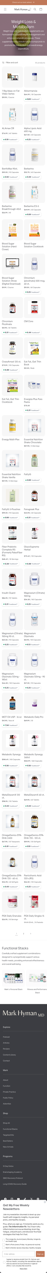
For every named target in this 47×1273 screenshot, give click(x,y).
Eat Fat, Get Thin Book (32, 363)
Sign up (40, 1254)
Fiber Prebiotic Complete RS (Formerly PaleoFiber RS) (12, 551)
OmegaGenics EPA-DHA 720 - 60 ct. (12, 877)
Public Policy (8, 1098)
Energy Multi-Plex (10, 439)
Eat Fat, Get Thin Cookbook (10, 400)
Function (6, 1086)
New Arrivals (8, 1147)
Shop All (6, 1123)
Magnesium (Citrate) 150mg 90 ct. (12, 635)
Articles (6, 1043)
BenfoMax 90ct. (10, 168)
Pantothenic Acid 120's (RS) (32, 877)
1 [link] (16, 933)
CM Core (28, 321)
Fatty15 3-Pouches (11, 509)
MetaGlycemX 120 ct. (11, 796)
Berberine (29, 168)
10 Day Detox (8, 1166)
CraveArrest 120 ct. (11, 361)
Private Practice (9, 1092)
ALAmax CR (8, 128)
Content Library (9, 1055)
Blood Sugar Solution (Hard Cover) (9, 246)
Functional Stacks (10, 1129)
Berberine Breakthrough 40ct (11, 207)
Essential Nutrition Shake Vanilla (11, 475)
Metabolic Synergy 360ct (33, 756)
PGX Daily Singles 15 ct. (34, 917)
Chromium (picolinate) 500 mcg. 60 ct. (34, 280)
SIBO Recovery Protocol (13, 1178)
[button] (5, 9)
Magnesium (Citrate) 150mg (34, 594)
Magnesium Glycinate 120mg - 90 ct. (34, 676)
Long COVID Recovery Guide (15, 1184)
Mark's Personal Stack (13, 989)
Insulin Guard (8, 592)
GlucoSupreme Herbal (31, 548)
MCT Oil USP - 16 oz (12, 717)
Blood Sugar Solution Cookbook (34, 245)
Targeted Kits (8, 1135)
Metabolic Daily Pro (33, 717)
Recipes (6, 1049)
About (5, 1080)
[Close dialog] (45, 1202)
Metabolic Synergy (11, 754)
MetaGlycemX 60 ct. (34, 794)
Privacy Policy (23, 1268)
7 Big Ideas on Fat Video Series (11, 92)
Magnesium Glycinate (30, 635)
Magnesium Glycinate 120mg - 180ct (11, 676)
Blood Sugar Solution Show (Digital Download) (11, 280)
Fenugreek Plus (31, 509)
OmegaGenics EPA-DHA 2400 (12, 836)
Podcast (6, 1037)
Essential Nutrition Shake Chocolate (33, 441)
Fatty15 (27, 474)
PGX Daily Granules (11, 915)
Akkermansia (30, 90)
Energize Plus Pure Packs (33, 400)
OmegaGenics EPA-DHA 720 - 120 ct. (34, 836)
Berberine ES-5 (31, 206)
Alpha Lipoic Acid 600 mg (32, 130)
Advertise (7, 1104)
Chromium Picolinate (7, 322)
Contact (6, 1061)
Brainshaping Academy (12, 1172)
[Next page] (30, 933)
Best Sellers (8, 1141)
